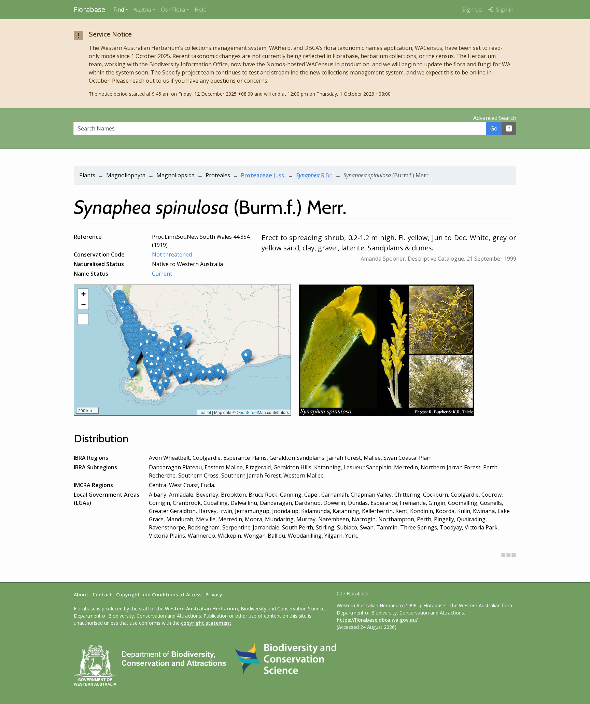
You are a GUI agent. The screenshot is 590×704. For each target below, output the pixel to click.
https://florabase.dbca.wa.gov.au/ (377, 620)
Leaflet (204, 412)
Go (493, 128)
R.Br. (314, 175)
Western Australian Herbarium (201, 608)
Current (162, 273)
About (81, 594)
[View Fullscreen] (83, 319)
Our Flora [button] (173, 9)
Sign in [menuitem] (504, 9)
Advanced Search (494, 118)
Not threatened (172, 254)
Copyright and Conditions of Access (158, 594)
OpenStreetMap (251, 412)
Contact (102, 594)
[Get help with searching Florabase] (509, 128)
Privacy (214, 594)
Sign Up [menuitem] (472, 9)
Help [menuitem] (201, 9)
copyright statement (206, 623)
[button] (144, 9)
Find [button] (118, 9)
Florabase (89, 9)
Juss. (263, 175)
